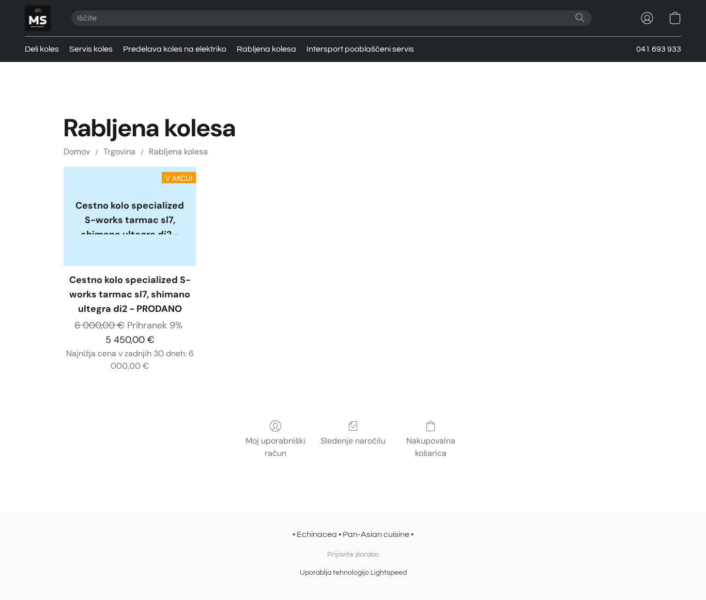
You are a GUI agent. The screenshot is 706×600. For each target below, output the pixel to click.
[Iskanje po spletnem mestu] (580, 17)
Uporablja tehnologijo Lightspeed (353, 572)
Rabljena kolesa (266, 49)
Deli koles (42, 49)
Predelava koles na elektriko (174, 49)
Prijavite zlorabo (353, 554)
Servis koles (91, 49)
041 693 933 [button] (658, 49)
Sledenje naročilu (353, 440)
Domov (77, 151)
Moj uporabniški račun (275, 447)
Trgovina (119, 151)
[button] (38, 18)
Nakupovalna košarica (430, 447)
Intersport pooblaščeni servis (360, 49)
